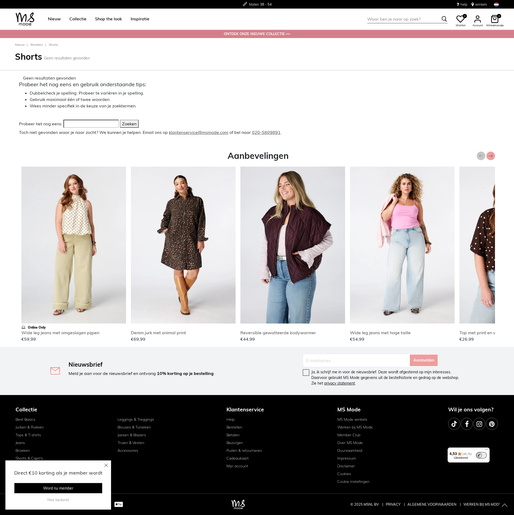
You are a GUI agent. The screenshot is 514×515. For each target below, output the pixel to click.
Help (230, 419)
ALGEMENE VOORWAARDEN (432, 504)
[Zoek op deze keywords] (444, 19)
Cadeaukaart (237, 458)
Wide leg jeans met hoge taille (380, 332)
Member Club (348, 435)
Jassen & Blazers (132, 435)
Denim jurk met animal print (158, 332)
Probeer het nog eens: (40, 123)
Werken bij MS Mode (355, 427)
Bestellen (234, 427)
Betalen (233, 435)
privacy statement (339, 383)
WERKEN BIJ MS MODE (482, 504)
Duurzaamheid (349, 450)
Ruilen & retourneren (244, 450)
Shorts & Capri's (29, 458)
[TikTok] (454, 424)
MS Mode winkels (352, 419)
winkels (481, 4)
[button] (54, 19)
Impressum (346, 458)
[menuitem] (52, 19)
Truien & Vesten (131, 442)
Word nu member (58, 488)
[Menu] (486, 451)
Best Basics (25, 419)
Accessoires (128, 450)
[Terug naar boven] (504, 505)
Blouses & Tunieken (134, 427)
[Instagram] (479, 424)
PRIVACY (393, 504)
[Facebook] (467, 424)
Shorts (53, 45)
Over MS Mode (350, 442)
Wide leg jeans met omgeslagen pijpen (60, 332)
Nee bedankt (58, 499)
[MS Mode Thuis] (25, 19)
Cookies (344, 473)
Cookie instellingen (353, 481)
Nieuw (20, 45)
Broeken (37, 45)
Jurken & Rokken (30, 427)
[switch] (481, 455)
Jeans (20, 442)
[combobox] (407, 19)
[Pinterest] (492, 424)
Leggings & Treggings (136, 419)
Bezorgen (234, 442)
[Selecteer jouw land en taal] (496, 4)
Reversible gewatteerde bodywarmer (278, 332)
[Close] (106, 465)
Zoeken (129, 123)
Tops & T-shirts (28, 435)
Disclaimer (346, 466)
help (463, 4)
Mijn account (237, 466)
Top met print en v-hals (482, 332)
